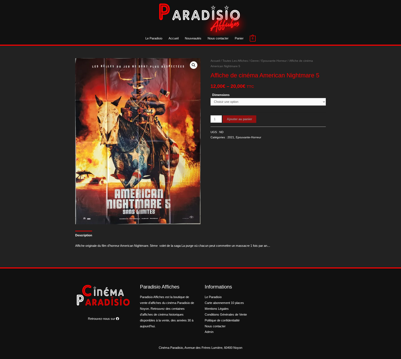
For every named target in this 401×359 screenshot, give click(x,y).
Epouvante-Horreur (274, 60)
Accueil (174, 38)
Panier (239, 38)
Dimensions (221, 95)
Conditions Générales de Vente (226, 314)
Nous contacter (218, 38)
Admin (209, 332)
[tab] (83, 235)
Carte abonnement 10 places (224, 303)
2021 (230, 137)
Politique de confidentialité (222, 320)
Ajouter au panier (239, 119)
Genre (254, 60)
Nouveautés (193, 38)
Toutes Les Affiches (235, 60)
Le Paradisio (153, 38)
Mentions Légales (217, 308)
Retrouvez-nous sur (102, 318)
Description (83, 235)
